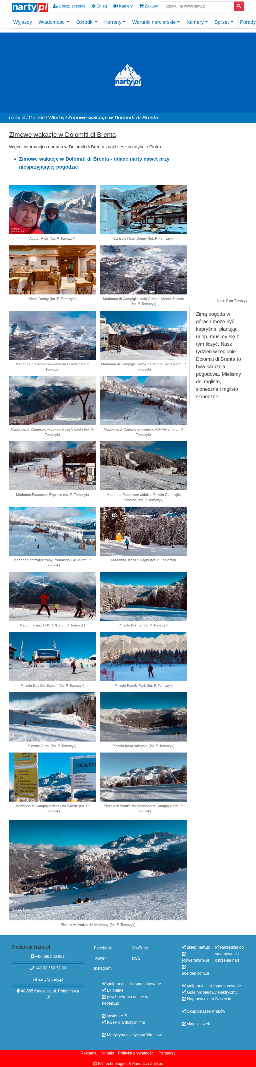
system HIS (116, 1015)
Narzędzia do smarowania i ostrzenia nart (229, 953)
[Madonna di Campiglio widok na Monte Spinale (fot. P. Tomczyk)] (143, 335)
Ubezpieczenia (72, 6)
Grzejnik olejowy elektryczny (212, 992)
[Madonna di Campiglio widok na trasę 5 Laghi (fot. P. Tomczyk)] (52, 400)
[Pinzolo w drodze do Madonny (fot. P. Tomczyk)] (98, 870)
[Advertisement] (218, 204)
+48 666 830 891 (49, 956)
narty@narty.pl (50, 979)
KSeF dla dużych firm (125, 1022)
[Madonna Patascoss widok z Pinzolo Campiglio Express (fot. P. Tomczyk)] (143, 465)
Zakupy (151, 6)
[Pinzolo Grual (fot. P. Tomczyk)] (52, 716)
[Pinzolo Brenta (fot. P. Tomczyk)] (143, 596)
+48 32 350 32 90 (50, 968)
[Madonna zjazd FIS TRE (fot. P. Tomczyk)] (52, 596)
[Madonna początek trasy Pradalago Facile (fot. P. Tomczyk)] (52, 531)
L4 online (115, 990)
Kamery (125, 6)
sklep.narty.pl (198, 947)
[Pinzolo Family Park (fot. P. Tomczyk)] (143, 656)
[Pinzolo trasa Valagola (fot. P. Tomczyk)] (143, 716)
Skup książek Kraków (205, 1011)
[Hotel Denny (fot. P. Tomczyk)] (52, 269)
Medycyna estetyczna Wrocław (134, 1034)
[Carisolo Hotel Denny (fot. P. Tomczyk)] (143, 209)
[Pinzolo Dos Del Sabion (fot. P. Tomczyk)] (52, 656)
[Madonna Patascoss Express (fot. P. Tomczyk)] (52, 465)
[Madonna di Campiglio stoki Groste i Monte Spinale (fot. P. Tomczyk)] (143, 269)
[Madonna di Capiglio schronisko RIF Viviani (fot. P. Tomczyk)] (143, 400)
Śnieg (101, 6)
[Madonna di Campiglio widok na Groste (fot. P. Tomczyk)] (52, 777)
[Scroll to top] (249, 1060)
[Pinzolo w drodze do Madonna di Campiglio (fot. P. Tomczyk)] (143, 777)
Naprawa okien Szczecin (208, 999)
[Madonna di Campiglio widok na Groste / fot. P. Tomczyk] (52, 335)
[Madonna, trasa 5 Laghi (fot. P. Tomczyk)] (143, 531)
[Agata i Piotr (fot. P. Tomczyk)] (52, 209)
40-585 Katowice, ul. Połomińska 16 (49, 994)
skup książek (198, 1024)
